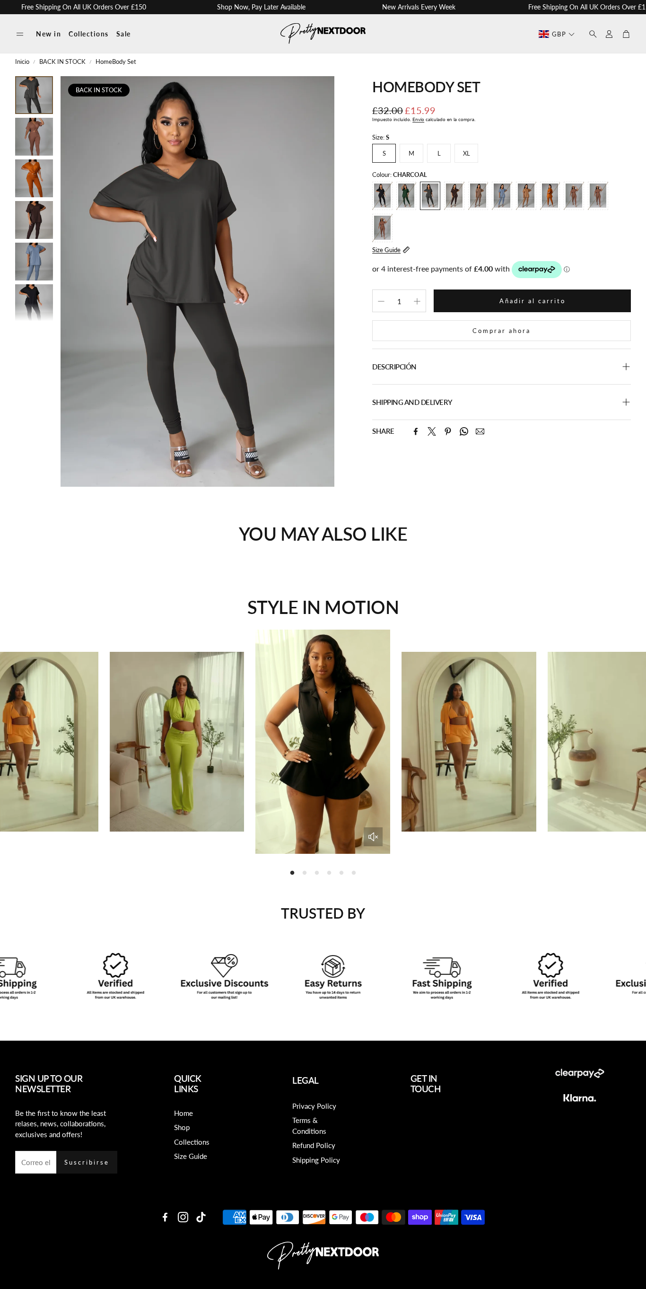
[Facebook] (415, 431)
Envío (418, 119)
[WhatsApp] (464, 431)
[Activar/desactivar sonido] (373, 836)
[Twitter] (432, 431)
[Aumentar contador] (417, 301)
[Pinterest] (448, 431)
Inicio (22, 61)
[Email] (480, 431)
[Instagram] (183, 1217)
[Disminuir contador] (381, 301)
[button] (20, 34)
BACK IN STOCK (62, 61)
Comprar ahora (501, 330)
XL (466, 153)
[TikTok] (201, 1217)
